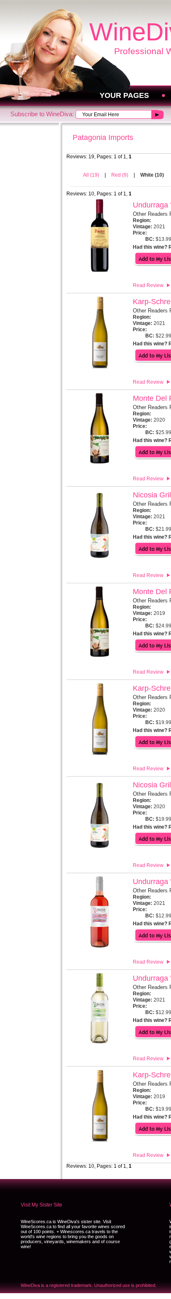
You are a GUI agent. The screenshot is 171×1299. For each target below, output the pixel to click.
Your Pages (124, 95)
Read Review (148, 285)
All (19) (91, 175)
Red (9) (120, 175)
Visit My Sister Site (41, 1205)
